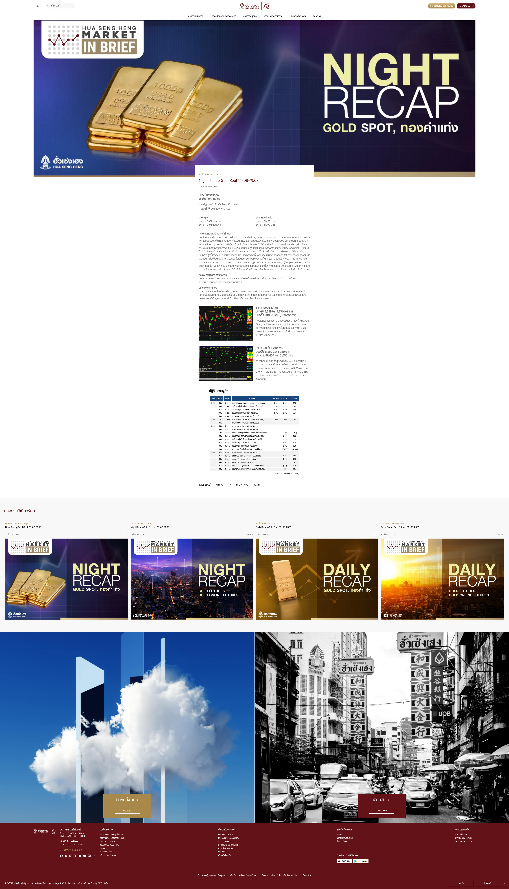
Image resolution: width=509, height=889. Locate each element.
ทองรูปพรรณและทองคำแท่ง (224, 16)
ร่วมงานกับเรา (342, 841)
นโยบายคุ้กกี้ (306, 875)
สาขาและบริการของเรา (464, 838)
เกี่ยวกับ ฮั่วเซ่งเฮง (344, 830)
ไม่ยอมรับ (488, 884)
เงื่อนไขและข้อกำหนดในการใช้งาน (243, 875)
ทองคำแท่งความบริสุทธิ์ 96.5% (112, 835)
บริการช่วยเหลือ (462, 830)
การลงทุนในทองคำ (196, 16)
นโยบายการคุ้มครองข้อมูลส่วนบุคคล (211, 875)
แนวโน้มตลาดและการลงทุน (228, 838)
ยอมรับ (461, 884)
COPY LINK (258, 485)
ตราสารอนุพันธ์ (250, 16)
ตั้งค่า (105, 884)
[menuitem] (37, 6)
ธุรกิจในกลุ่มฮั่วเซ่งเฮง (345, 838)
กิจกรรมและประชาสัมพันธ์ (228, 845)
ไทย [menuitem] (37, 6)
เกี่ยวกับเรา (341, 835)
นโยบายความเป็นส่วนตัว (77, 884)
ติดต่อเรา (317, 16)
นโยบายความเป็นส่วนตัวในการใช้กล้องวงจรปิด (279, 875)
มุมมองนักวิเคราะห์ (225, 835)
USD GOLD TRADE (107, 841)
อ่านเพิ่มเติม (127, 811)
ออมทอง (103, 848)
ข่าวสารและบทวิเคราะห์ (273, 16)
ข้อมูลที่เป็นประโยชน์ (226, 830)
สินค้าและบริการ (106, 830)
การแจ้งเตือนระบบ (225, 848)
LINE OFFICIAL (242, 485)
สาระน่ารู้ (221, 852)
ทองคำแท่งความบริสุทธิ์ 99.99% (112, 838)
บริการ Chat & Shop (108, 855)
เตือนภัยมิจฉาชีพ (224, 855)
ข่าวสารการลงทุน (225, 841)
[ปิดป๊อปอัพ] (504, 883)
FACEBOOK (219, 485)
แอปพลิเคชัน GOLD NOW (109, 845)
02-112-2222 (73, 850)
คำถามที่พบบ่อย (461, 835)
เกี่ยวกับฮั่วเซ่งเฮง (298, 16)
